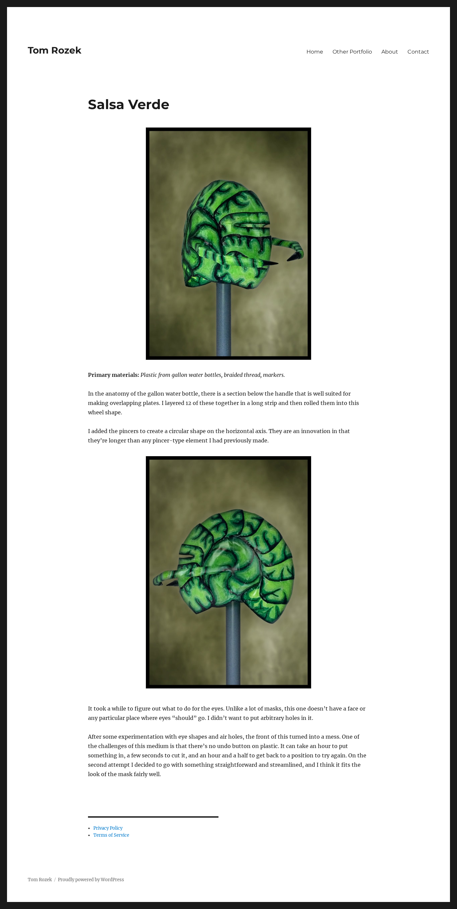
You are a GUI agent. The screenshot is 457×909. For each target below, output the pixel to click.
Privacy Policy (107, 828)
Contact (418, 52)
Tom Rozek (54, 50)
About (389, 52)
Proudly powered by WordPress (91, 880)
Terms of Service (111, 835)
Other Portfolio (352, 52)
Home (314, 52)
